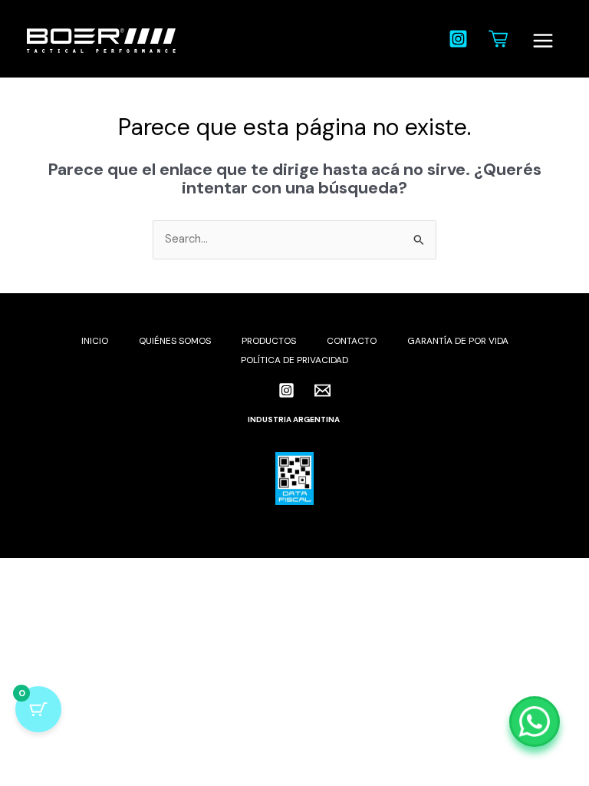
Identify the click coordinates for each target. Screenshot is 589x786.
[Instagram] (458, 38)
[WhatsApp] (534, 721)
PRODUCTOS (269, 341)
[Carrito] (498, 38)
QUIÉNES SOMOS (175, 341)
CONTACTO (352, 341)
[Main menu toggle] (543, 40)
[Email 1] (322, 390)
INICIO (94, 341)
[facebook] (258, 390)
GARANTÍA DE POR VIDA (457, 341)
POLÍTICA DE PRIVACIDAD (294, 360)
